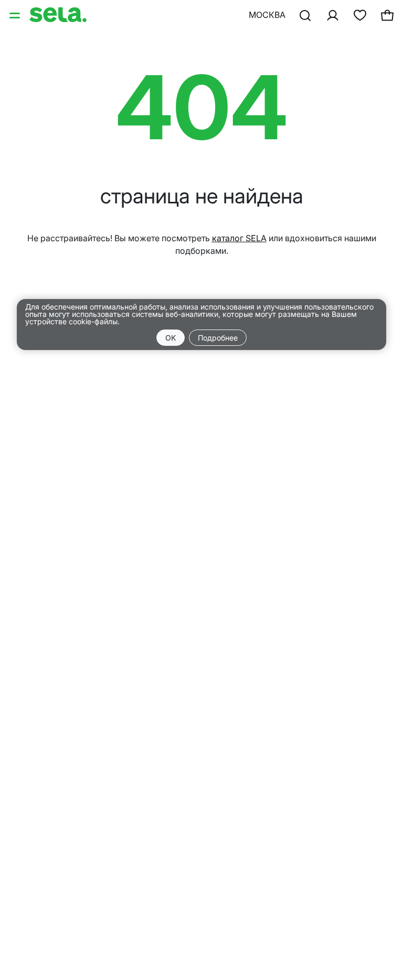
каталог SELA (239, 238)
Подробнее (218, 337)
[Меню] (15, 14)
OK (170, 337)
